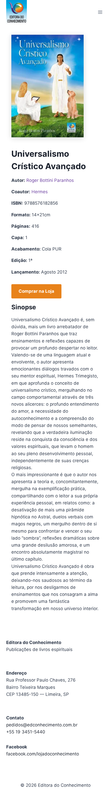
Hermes (39, 191)
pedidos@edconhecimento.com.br (41, 724)
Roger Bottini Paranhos (50, 180)
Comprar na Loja (36, 291)
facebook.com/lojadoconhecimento (42, 753)
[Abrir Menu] (100, 12)
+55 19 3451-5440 (25, 731)
